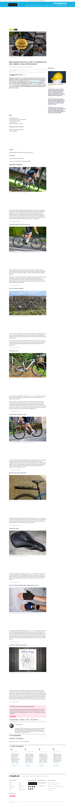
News (10, 783)
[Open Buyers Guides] (43, 5)
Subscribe (13, 716)
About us (11, 782)
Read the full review (15, 221)
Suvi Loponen (18, 724)
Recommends (21, 786)
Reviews (11, 785)
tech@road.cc (56, 784)
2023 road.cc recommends (14, 719)
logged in (17, 741)
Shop (20, 788)
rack (39, 518)
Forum (20, 782)
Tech (16, 29)
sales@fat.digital (61, 786)
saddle (31, 573)
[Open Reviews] (34, 5)
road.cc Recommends (35, 80)
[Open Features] (49, 5)
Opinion (20, 783)
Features (11, 788)
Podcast (20, 785)
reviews (27, 719)
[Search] (1, 1)
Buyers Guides (12, 786)
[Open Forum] (54, 5)
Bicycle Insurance (22, 789)
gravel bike (33, 396)
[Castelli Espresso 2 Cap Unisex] (57, 77)
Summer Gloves (31, 630)
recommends (22, 719)
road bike (34, 83)
